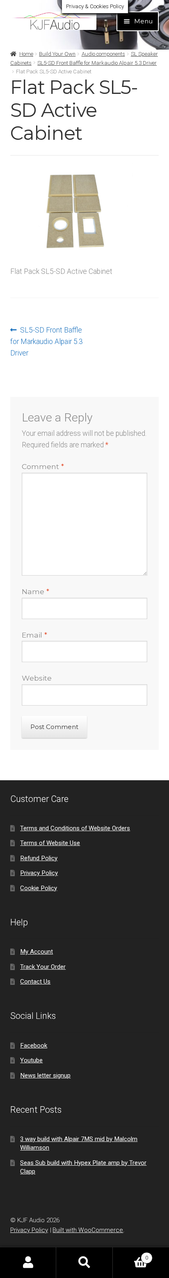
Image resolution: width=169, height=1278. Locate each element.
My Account (36, 951)
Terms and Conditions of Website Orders (75, 828)
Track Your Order (43, 966)
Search (84, 1262)
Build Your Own (57, 54)
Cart (130, 1255)
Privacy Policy (39, 873)
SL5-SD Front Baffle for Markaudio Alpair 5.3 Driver (97, 63)
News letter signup (45, 1075)
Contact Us (35, 981)
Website (37, 678)
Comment (43, 466)
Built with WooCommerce (88, 1230)
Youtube (31, 1060)
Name (35, 591)
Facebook (33, 1045)
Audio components (103, 54)
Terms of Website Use (50, 843)
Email (34, 635)
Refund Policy (38, 858)
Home (26, 54)
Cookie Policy (38, 888)
